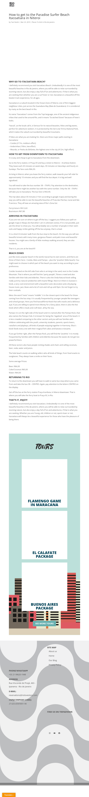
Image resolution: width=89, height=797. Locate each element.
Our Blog (53, 660)
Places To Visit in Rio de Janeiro (43, 22)
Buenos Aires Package (44, 606)
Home (51, 655)
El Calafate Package (44, 554)
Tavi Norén (15, 22)
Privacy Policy (55, 664)
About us (53, 651)
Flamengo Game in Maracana (44, 502)
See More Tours (44, 623)
